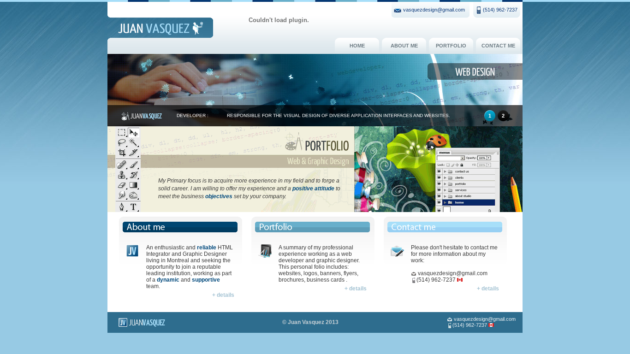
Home (357, 45)
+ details (223, 295)
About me (404, 45)
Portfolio (451, 45)
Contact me (498, 45)
